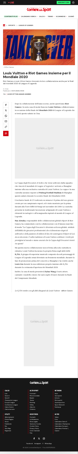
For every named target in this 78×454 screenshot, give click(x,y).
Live (12, 2)
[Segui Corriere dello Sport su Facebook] (34, 438)
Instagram (37, 443)
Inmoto (57, 398)
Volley (32, 405)
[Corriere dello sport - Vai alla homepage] (39, 9)
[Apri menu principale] (4, 2)
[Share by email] (6, 121)
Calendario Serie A (28, 16)
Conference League (11, 405)
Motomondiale (35, 396)
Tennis (50, 16)
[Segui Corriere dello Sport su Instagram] (44, 438)
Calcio (42, 16)
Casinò (71, 16)
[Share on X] (6, 110)
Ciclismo (32, 409)
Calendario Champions (62, 424)
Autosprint (58, 396)
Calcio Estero (9, 407)
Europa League (10, 402)
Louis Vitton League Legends (19, 94)
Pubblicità (8, 424)
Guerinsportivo (60, 402)
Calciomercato (10, 409)
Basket (32, 398)
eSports (32, 407)
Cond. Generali (35, 431)
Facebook (29, 443)
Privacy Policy (34, 428)
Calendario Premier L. (62, 428)
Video (57, 417)
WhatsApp (48, 443)
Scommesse (61, 16)
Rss (6, 426)
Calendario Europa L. (62, 426)
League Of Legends (26, 25)
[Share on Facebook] (6, 105)
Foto (56, 419)
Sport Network (60, 405)
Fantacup (58, 407)
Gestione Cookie (35, 424)
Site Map (8, 428)
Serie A (7, 396)
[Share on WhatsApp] (6, 115)
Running (32, 402)
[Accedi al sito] (73, 2)
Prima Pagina (9, 419)
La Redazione (34, 419)
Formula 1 (33, 393)
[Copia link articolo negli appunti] (6, 126)
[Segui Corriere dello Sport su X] (39, 438)
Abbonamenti (9, 417)
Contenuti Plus (10, 16)
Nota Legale (34, 421)
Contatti (32, 417)
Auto (56, 393)
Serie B (7, 398)
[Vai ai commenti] (6, 133)
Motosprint (58, 400)
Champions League (11, 400)
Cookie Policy (34, 426)
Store (7, 421)
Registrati (8, 431)
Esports (11, 25)
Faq (31, 433)
